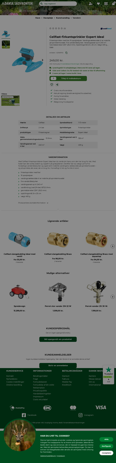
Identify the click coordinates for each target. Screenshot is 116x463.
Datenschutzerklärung (48, 456)
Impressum (61, 456)
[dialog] (58, 231)
